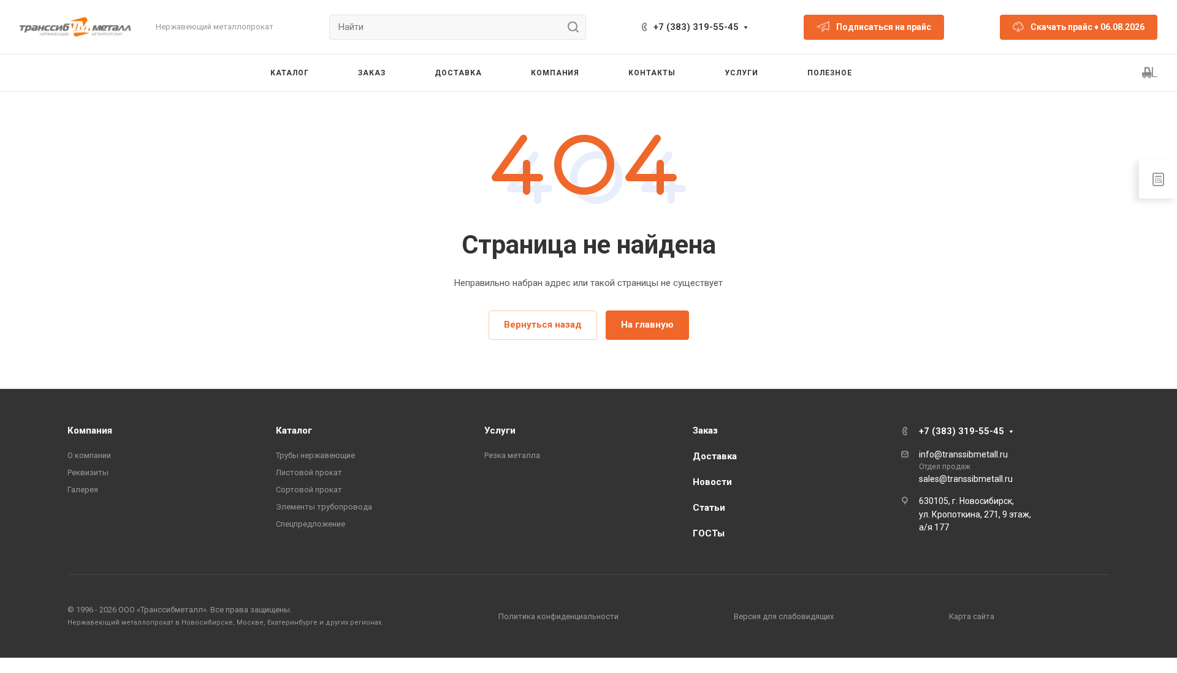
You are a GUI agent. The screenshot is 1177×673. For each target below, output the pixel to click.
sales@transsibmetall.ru (966, 479)
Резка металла (512, 455)
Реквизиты (88, 472)
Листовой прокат (309, 472)
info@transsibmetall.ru (963, 454)
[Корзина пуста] (1149, 72)
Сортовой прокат (309, 489)
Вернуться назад (543, 324)
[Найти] (576, 27)
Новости (712, 481)
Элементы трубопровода (324, 506)
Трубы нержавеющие (315, 455)
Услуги (500, 430)
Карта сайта (971, 616)
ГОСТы (709, 533)
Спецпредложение (310, 523)
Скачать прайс (1087, 27)
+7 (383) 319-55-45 (696, 26)
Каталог (294, 430)
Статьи (709, 507)
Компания (89, 430)
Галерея (82, 489)
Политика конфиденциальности (558, 616)
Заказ (705, 430)
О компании (89, 455)
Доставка (715, 456)
